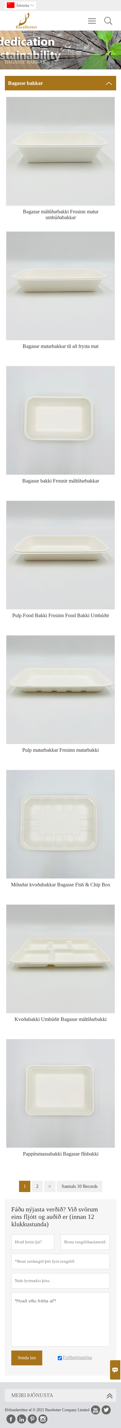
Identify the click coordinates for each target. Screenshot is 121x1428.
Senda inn (27, 1357)
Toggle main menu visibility (92, 20)
